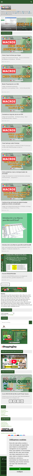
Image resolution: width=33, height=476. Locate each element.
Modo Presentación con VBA (10, 84)
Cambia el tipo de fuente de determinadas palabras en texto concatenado (14, 203)
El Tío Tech (3, 413)
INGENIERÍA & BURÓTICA (6, 426)
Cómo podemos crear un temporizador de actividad (14, 172)
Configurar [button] (20, 471)
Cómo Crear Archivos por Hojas (11, 55)
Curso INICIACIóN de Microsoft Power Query (15, 394)
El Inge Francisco (4, 411)
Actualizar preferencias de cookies (8, 433)
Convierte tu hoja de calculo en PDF (12, 114)
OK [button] (20, 469)
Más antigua (4, 284)
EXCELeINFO (3, 410)
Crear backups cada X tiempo (10, 143)
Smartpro (3, 414)
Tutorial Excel (4, 422)
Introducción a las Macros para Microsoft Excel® (16, 245)
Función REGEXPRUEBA (9, 274)
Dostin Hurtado (4, 423)
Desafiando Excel (4, 425)
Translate (11, 315)
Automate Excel (4, 415)
